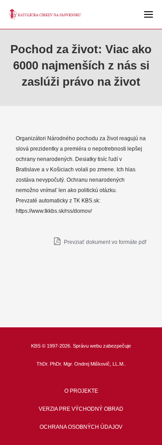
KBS (35, 346)
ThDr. (42, 364)
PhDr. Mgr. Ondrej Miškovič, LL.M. (87, 364)
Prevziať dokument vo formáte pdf (104, 242)
